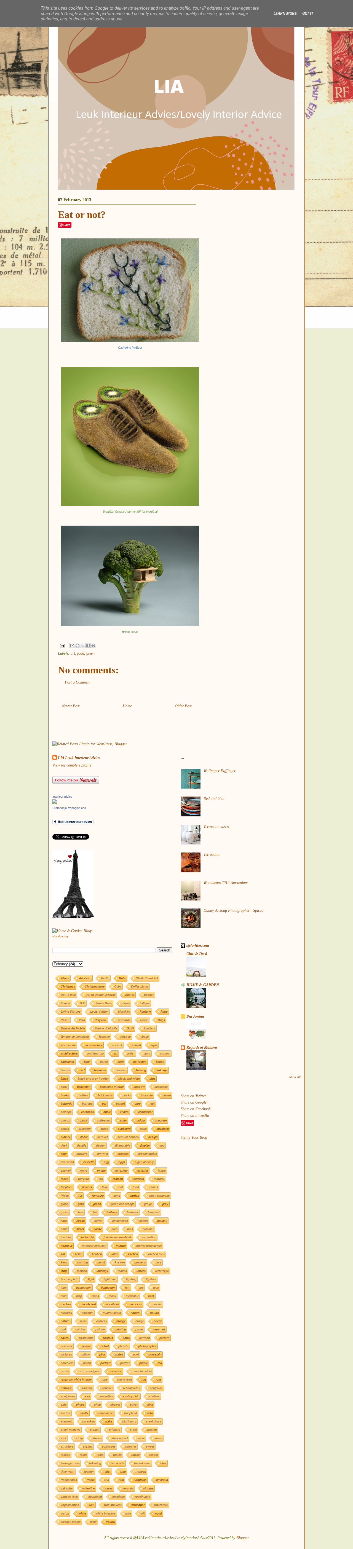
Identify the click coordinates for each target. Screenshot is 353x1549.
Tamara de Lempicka (75, 1036)
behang (141, 1070)
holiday (162, 1221)
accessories (93, 1045)
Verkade (125, 1036)
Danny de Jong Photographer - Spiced (233, 910)
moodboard (88, 1304)
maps (95, 1296)
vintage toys (69, 1496)
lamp (64, 1271)
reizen (65, 1371)
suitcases (109, 1446)
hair (80, 1212)
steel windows (70, 1429)
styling (87, 1446)
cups (143, 1128)
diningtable (122, 1145)
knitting (82, 1262)
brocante (147, 1095)
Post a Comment (77, 682)
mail (63, 1296)
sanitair (87, 1388)
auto (147, 1053)
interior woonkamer (148, 1246)
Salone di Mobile (106, 1028)
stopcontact (119, 1438)
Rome (144, 1020)
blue (152, 1078)
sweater (130, 1446)
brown (166, 1095)
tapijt (83, 1455)
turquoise (139, 1480)
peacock (66, 1346)
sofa (150, 1413)
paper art (159, 1329)
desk (64, 1145)
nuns (83, 1321)
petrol (105, 1346)
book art (139, 1087)
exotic (101, 1170)
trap (123, 1471)
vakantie (67, 1488)
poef (136, 1354)
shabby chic (131, 1396)
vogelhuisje (142, 1496)
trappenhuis (69, 1480)
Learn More (285, 13)
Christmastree (95, 986)
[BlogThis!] (77, 645)
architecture (69, 1053)
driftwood (67, 1162)
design (152, 1137)
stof (63, 1438)
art (73, 653)
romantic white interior (76, 1379)
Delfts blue (68, 995)
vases (109, 1488)
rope (104, 1379)
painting (120, 1329)
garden (134, 1195)
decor (84, 1137)
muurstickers (112, 1313)
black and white (129, 1078)
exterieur (121, 1170)
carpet (120, 1103)
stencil (94, 1429)
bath (120, 1061)
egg (106, 1162)
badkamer (67, 1061)
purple (143, 1363)
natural (135, 1313)
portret (125, 1363)
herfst (98, 1221)
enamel (66, 1170)
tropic (91, 1480)
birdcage (161, 1070)
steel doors (153, 1421)
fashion (118, 1179)
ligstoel (151, 1279)
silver (134, 1404)
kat (63, 1254)
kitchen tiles (156, 1254)
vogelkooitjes (70, 1505)
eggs (122, 1162)
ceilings (66, 1112)
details (81, 1145)
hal (95, 1212)
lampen (82, 1271)
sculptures (68, 1396)
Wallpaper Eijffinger (220, 771)
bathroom (139, 1061)
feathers (138, 1179)
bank (87, 1061)
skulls (84, 1413)
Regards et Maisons (201, 1047)
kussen (120, 1262)
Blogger (242, 1538)
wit (143, 1513)
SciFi (130, 1028)
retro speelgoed (89, 1371)
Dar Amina (195, 1016)
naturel (65, 1321)
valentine (88, 1488)
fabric (162, 1170)
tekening (95, 1463)
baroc (104, 1061)
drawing (102, 1154)
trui (106, 1480)
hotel (80, 1229)
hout (114, 1229)
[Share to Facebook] (88, 645)
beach (160, 1061)
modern (66, 1304)
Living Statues (71, 1011)
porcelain (155, 1354)
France (65, 1003)
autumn (165, 1053)
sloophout (130, 1413)
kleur (64, 1262)
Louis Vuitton (99, 1011)
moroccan (135, 1304)
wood (158, 1513)
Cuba (117, 986)
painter (100, 1329)
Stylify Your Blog (194, 1137)
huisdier (148, 1229)
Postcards (123, 1020)
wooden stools (71, 1522)
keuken (97, 1254)
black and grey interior (93, 1078)
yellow (110, 1522)
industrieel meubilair (118, 1237)
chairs (124, 1112)
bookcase (161, 1087)
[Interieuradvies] (54, 802)
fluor (105, 1187)
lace (158, 1262)
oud (63, 1329)
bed (81, 1070)
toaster (89, 1471)
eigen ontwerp (144, 1162)
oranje (139, 1321)
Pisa (82, 1020)
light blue (110, 1279)
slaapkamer (106, 1413)
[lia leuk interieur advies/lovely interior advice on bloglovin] (73, 917)
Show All (295, 1077)
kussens (140, 1262)
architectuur (95, 1053)
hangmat (154, 1212)
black (64, 1078)
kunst (101, 1262)
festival (159, 1179)
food (80, 653)
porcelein (67, 1363)
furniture (98, 1195)
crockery (85, 1128)
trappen (140, 1471)
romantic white (142, 1371)
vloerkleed (94, 1496)
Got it (307, 13)
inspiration (148, 1237)
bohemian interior (112, 1087)
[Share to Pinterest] (93, 645)
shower (115, 1404)
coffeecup (103, 1120)
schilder (107, 1388)
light (91, 1279)
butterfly (66, 1103)
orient (158, 1321)
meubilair (132, 1296)
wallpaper (138, 1505)
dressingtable (147, 1154)
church (65, 1120)
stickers (114, 1429)
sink (150, 1404)
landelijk (102, 1271)
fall (100, 1179)
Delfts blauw (139, 986)
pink (102, 1354)
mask (112, 1296)
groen (64, 1212)
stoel (133, 1429)
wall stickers (113, 1505)
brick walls (105, 1095)
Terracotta (212, 855)
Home (127, 706)
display (145, 1145)
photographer (147, 1346)
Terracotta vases (216, 827)
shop (97, 1404)
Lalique (144, 1003)
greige (148, 1204)
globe (64, 1204)
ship (63, 1404)
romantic (116, 1371)
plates (119, 1354)
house (97, 1229)
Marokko (124, 1011)
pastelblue (86, 1338)
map (79, 1296)
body (64, 1087)
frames (153, 1187)
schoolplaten (131, 1388)
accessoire (68, 1045)
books (65, 1095)
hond (64, 1229)
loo (141, 1288)
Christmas (68, 986)
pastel (65, 1338)
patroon (144, 1338)
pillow (86, 1354)
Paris (164, 1011)
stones (97, 1438)
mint (151, 1296)
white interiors (106, 1513)
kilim (114, 1254)
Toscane (104, 1036)
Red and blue (214, 799)
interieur (66, 1246)
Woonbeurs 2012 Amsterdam (226, 883)
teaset (153, 1455)
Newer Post (71, 706)
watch (65, 1513)
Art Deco (85, 978)
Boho (122, 978)
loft (127, 1288)
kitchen (133, 1254)
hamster (132, 1212)
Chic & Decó (196, 954)
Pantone (145, 1011)
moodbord (112, 1304)
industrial (87, 1237)
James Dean (103, 1003)
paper (139, 1329)
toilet (107, 1471)
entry (83, 1170)
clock (83, 1120)
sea (87, 1396)
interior (121, 1246)
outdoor (80, 1329)
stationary (129, 1421)
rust (158, 1379)
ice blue (66, 1237)
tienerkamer (142, 1463)
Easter (129, 995)
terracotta (117, 1463)
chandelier (145, 1112)
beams (65, 1070)
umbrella (162, 1480)
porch (87, 1363)
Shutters (149, 1028)
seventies (106, 1396)
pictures (66, 1354)
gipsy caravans (159, 1195)
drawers (81, 1154)
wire (128, 1513)
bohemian (83, 1087)
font (120, 1187)
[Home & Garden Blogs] (72, 931)
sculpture (156, 1388)
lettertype (162, 1271)
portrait (105, 1363)
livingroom (108, 1288)
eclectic (88, 1162)
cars (138, 1103)
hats (64, 1221)
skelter (65, 1413)
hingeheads (120, 1221)
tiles (163, 1463)
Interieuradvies (62, 796)
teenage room (70, 1463)
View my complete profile (71, 765)
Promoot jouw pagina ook (69, 808)
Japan (126, 1003)
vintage (148, 1488)
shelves (154, 1396)
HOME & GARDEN (202, 985)
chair (106, 1112)
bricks (126, 1095)
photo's (123, 1346)
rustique (66, 1388)
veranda (127, 1488)
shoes (80, 1404)
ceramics (87, 1112)
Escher (149, 995)
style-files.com (197, 945)
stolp (79, 1438)
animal (136, 1045)
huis (130, 1229)
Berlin (105, 978)
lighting (131, 1279)
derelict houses (128, 1137)
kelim (78, 1254)
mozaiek (66, 1313)
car (104, 1103)
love (156, 1288)
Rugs (161, 1020)
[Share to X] (82, 645)
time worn (67, 1471)
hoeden (143, 1221)
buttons (87, 1103)
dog (161, 1145)
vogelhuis (118, 1496)
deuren (100, 1145)
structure (67, 1446)
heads (80, 1221)
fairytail (83, 1179)
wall (91, 1505)
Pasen (65, 1020)
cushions (162, 1128)
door (64, 1154)
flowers (87, 1187)
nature (154, 1313)
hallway (112, 1212)
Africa (65, 978)
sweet (150, 1446)
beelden (121, 1070)
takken (65, 1455)
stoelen (151, 1429)
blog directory (60, 936)
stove (158, 1438)
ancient (117, 1045)
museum (87, 1313)
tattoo (135, 1455)
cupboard (124, 1128)
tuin (121, 1480)
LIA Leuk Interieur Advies (79, 758)
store (141, 1438)
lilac (63, 1288)
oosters (101, 1321)
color (123, 1120)
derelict (102, 1137)
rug (143, 1379)
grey (165, 1204)
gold (81, 1204)
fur (80, 1195)
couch (65, 1128)
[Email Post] (62, 645)
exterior (142, 1170)
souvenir (67, 1421)
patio (126, 1338)
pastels (108, 1338)
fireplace (67, 1187)
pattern (164, 1338)
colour (141, 1120)
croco (104, 1128)
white (82, 1513)
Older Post (183, 706)
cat (152, 1103)
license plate (69, 1279)
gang (116, 1195)
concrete (161, 1120)
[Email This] (72, 645)
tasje (100, 1455)
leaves (122, 1271)
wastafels (161, 1505)
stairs (109, 1421)
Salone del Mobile (73, 1028)
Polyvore (101, 1020)
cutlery (65, 1137)
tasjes (117, 1455)
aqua (154, 1045)
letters (141, 1271)
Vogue (144, 1036)
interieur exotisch (94, 1246)
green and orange (122, 1204)
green (90, 653)
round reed (124, 1379)
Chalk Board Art (147, 978)
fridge (65, 1195)
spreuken (88, 1421)
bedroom (100, 1070)
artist (131, 1053)
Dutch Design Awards (100, 995)
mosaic (157, 1304)
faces (64, 1179)
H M (82, 1003)
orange (121, 1321)
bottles (83, 1095)
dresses (123, 1154)
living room (83, 1288)
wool (93, 1522)
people (86, 1346)
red (159, 1363)
